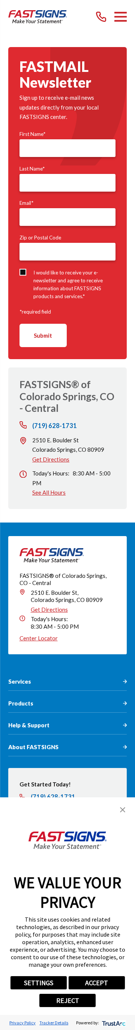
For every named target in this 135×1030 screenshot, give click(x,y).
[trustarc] (113, 1022)
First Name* (32, 134)
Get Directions (50, 459)
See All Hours (49, 492)
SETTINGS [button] (38, 982)
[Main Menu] (120, 17)
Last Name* (32, 169)
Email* (26, 203)
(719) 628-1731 (54, 426)
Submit (43, 335)
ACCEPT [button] (96, 982)
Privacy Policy (22, 1022)
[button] (122, 809)
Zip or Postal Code (40, 238)
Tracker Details (53, 1022)
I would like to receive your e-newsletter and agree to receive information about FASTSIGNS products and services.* (68, 284)
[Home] (37, 16)
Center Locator (39, 638)
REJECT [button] (67, 1000)
